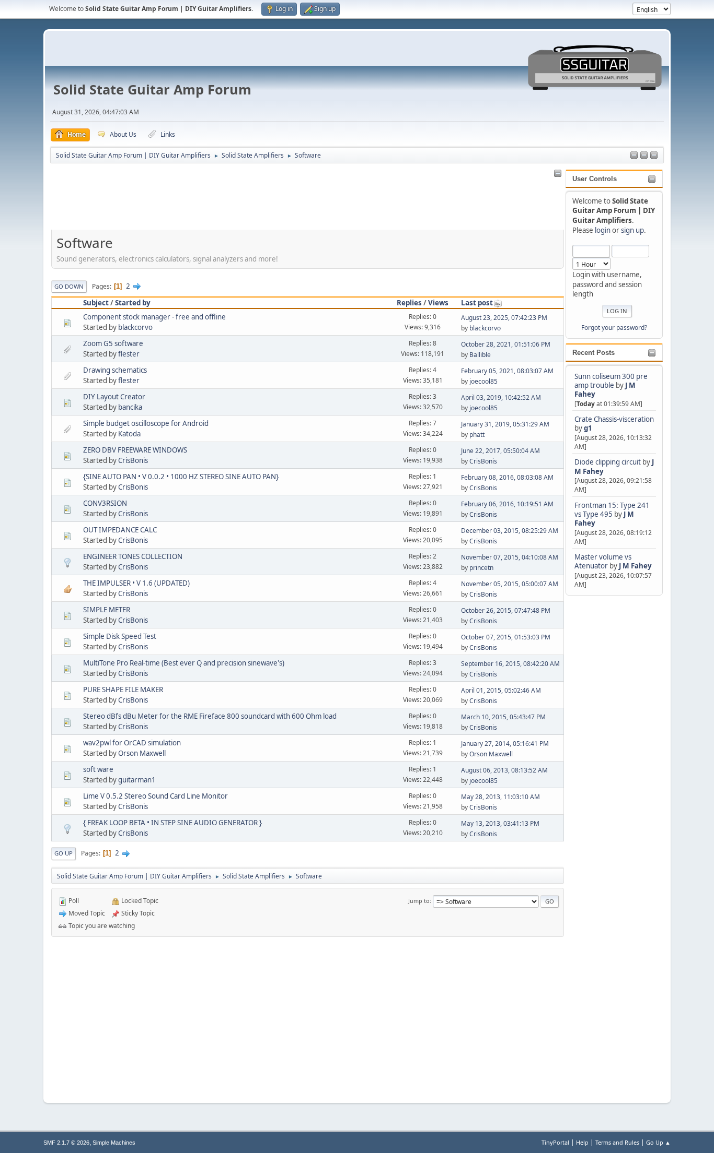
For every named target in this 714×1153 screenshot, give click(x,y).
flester (129, 354)
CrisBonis (133, 460)
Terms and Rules (617, 1142)
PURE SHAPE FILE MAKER (123, 689)
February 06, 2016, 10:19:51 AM (507, 504)
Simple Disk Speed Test (119, 636)
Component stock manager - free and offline (154, 317)
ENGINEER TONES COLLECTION (132, 556)
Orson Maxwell (142, 753)
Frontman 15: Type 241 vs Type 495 (612, 510)
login (603, 230)
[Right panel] (634, 155)
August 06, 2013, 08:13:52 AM (504, 770)
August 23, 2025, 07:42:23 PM (504, 317)
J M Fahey (635, 565)
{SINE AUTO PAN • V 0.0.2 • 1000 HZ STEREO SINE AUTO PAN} (181, 476)
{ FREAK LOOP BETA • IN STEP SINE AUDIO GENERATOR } (172, 822)
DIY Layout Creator (114, 396)
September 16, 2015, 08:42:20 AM (510, 663)
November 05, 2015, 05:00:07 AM (509, 583)
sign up (632, 230)
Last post (477, 302)
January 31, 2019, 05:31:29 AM (505, 424)
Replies (409, 302)
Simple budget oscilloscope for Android (146, 423)
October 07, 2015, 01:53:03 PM (505, 637)
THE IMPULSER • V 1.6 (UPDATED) (136, 583)
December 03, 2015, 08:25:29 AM (509, 530)
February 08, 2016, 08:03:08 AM (507, 477)
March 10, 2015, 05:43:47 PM (503, 716)
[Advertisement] (607, 754)
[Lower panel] (654, 155)
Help (582, 1142)
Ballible (480, 354)
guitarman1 (137, 779)
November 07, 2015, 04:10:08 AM (509, 557)
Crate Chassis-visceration (614, 419)
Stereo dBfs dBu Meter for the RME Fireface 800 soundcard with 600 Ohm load (210, 716)
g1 (588, 428)
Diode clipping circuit (607, 462)
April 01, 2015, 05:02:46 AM (501, 690)
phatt (477, 434)
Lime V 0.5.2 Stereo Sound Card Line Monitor (155, 796)
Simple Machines (114, 1142)
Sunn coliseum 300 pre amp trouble (611, 381)
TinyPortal (555, 1142)
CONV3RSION (105, 503)
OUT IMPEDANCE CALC (120, 529)
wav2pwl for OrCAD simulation (132, 742)
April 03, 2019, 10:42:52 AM (501, 397)
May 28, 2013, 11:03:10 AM (500, 796)
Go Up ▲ (658, 1142)
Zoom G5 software (113, 343)
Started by (133, 302)
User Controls (594, 179)
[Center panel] (644, 155)
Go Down (69, 286)
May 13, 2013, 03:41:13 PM (500, 823)
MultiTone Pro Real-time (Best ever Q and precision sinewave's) (183, 663)
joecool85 (483, 381)
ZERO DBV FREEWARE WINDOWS (135, 450)
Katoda (129, 433)
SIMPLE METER (106, 609)
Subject (96, 302)
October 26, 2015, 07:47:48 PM (505, 610)
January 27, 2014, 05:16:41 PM (505, 743)
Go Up (63, 853)
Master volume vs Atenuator (602, 561)
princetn (481, 567)
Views (438, 302)
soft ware (98, 769)
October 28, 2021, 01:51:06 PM (505, 344)
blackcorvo (135, 327)
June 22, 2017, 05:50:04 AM (500, 450)
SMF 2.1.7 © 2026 (66, 1142)
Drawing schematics (115, 370)
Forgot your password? (614, 327)
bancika (130, 407)
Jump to (419, 901)
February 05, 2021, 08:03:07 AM (507, 370)
